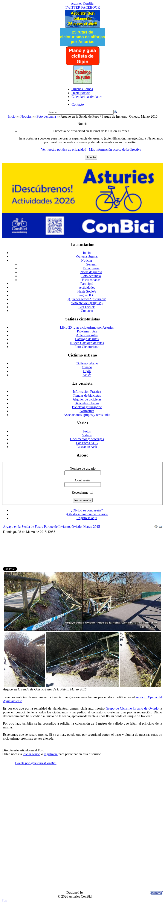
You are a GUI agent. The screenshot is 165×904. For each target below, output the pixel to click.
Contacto (78, 104)
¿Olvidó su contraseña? (87, 510)
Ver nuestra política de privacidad (63, 149)
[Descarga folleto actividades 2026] (82, 237)
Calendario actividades (87, 97)
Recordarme (80, 492)
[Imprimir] (156, 527)
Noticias (26, 116)
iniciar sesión (31, 754)
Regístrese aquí (86, 518)
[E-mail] (160, 527)
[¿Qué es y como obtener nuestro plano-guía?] (82, 64)
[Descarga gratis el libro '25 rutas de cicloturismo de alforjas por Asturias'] (82, 45)
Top (4, 900)
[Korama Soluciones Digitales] (155, 893)
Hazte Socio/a (81, 93)
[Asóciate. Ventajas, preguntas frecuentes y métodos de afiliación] (82, 26)
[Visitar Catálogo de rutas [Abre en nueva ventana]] (82, 82)
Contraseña (82, 480)
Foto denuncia (46, 116)
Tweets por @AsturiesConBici (35, 763)
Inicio (11, 116)
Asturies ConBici (82, 3)
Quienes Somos (82, 89)
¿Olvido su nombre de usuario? (87, 514)
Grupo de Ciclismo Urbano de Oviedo (132, 708)
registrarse (51, 754)
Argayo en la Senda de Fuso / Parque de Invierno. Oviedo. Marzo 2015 (51, 526)
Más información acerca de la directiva (115, 149)
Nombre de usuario (83, 468)
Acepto (91, 157)
